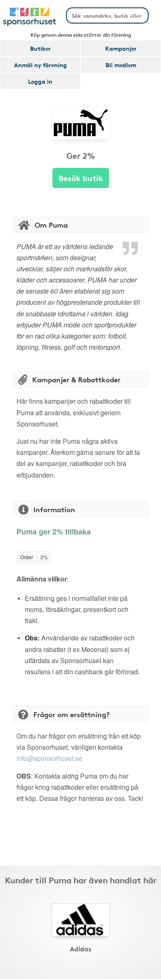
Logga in (40, 81)
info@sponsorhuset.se (49, 758)
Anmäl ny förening (40, 65)
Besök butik (81, 177)
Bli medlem (121, 65)
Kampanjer (121, 48)
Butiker (40, 48)
